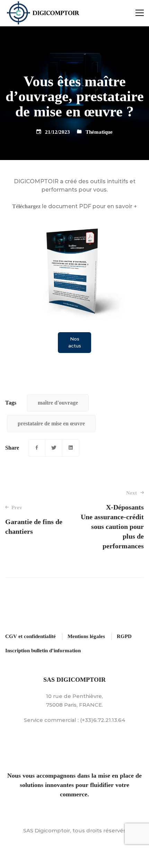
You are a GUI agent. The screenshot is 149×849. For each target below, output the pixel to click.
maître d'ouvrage (58, 403)
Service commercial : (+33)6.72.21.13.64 (74, 720)
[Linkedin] (70, 448)
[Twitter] (53, 448)
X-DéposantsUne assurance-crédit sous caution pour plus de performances (112, 520)
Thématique (99, 132)
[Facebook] (36, 448)
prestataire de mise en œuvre (51, 423)
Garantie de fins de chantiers (33, 520)
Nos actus (74, 342)
